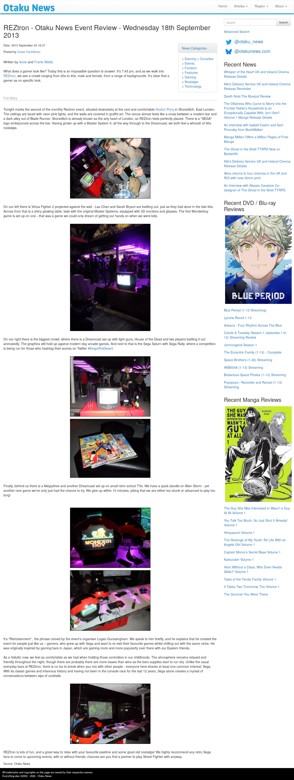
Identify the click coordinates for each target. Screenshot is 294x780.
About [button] (280, 6)
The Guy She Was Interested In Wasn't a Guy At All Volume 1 (257, 510)
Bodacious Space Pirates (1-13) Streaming (255, 374)
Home (222, 6)
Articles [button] (240, 6)
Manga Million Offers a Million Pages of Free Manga (256, 139)
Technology (193, 86)
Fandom (191, 68)
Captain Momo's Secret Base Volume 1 (252, 552)
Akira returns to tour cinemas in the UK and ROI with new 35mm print (255, 175)
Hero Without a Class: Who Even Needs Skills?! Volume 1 (253, 569)
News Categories (194, 48)
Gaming (190, 58)
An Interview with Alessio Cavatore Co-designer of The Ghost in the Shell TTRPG (255, 187)
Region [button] (260, 6)
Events (190, 63)
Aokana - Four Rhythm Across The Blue (253, 325)
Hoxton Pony (164, 109)
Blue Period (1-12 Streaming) (245, 310)
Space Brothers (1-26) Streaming (248, 359)
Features (191, 72)
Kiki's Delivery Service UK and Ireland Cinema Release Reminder (257, 86)
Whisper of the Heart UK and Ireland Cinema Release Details (256, 74)
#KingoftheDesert (100, 348)
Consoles (206, 58)
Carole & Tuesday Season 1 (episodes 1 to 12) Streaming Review (255, 335)
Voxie (23, 62)
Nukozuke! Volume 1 (239, 559)
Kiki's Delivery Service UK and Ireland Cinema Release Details (257, 163)
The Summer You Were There (246, 594)
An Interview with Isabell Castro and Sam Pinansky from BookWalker (253, 127)
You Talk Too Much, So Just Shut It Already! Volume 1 (256, 522)
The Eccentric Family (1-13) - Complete (252, 352)
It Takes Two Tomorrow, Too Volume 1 (252, 586)
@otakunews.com (252, 51)
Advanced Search (237, 31)
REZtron (9, 75)
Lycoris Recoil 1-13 (238, 317)
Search (283, 22)
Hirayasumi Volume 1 (239, 532)
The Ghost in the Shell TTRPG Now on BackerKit (252, 151)
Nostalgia (191, 81)
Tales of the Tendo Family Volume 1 (250, 579)
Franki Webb (43, 62)
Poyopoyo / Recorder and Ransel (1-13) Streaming (253, 384)
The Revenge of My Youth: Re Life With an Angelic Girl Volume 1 (255, 542)
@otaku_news (249, 41)
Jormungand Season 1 (240, 345)
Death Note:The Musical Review (247, 96)
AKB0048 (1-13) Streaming (243, 367)
